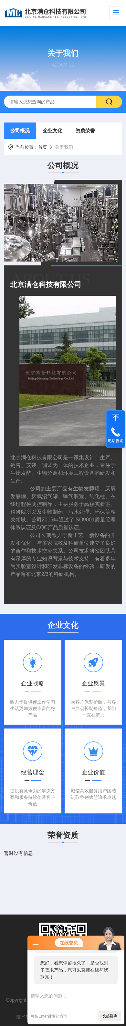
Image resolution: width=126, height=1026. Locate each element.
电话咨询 (115, 440)
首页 (42, 147)
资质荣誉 (85, 130)
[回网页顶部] (116, 417)
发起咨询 (110, 1016)
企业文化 (52, 130)
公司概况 (20, 130)
